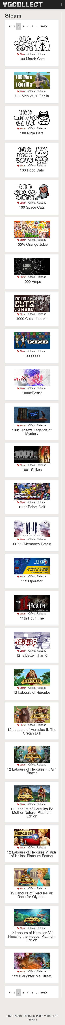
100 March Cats (32, 58)
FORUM (28, 1015)
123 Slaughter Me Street (31, 975)
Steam (22, 54)
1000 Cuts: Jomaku (31, 318)
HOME (9, 1015)
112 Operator (32, 580)
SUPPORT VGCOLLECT (45, 1015)
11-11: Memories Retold (31, 543)
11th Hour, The (32, 618)
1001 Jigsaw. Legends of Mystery (32, 431)
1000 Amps (32, 281)
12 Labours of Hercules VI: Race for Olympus (31, 894)
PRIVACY (32, 1019)
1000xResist (32, 392)
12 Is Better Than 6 (31, 655)
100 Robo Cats (32, 170)
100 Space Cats (32, 207)
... (37, 26)
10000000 (32, 355)
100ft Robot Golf (31, 506)
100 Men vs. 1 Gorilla (32, 95)
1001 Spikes (32, 469)
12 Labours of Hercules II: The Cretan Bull (31, 731)
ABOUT (18, 1015)
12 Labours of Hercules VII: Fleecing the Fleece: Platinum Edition (31, 936)
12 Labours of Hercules (32, 692)
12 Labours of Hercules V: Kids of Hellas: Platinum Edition (32, 853)
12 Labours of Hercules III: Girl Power (32, 770)
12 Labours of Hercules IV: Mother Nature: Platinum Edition (31, 812)
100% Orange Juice (32, 244)
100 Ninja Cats (32, 132)
